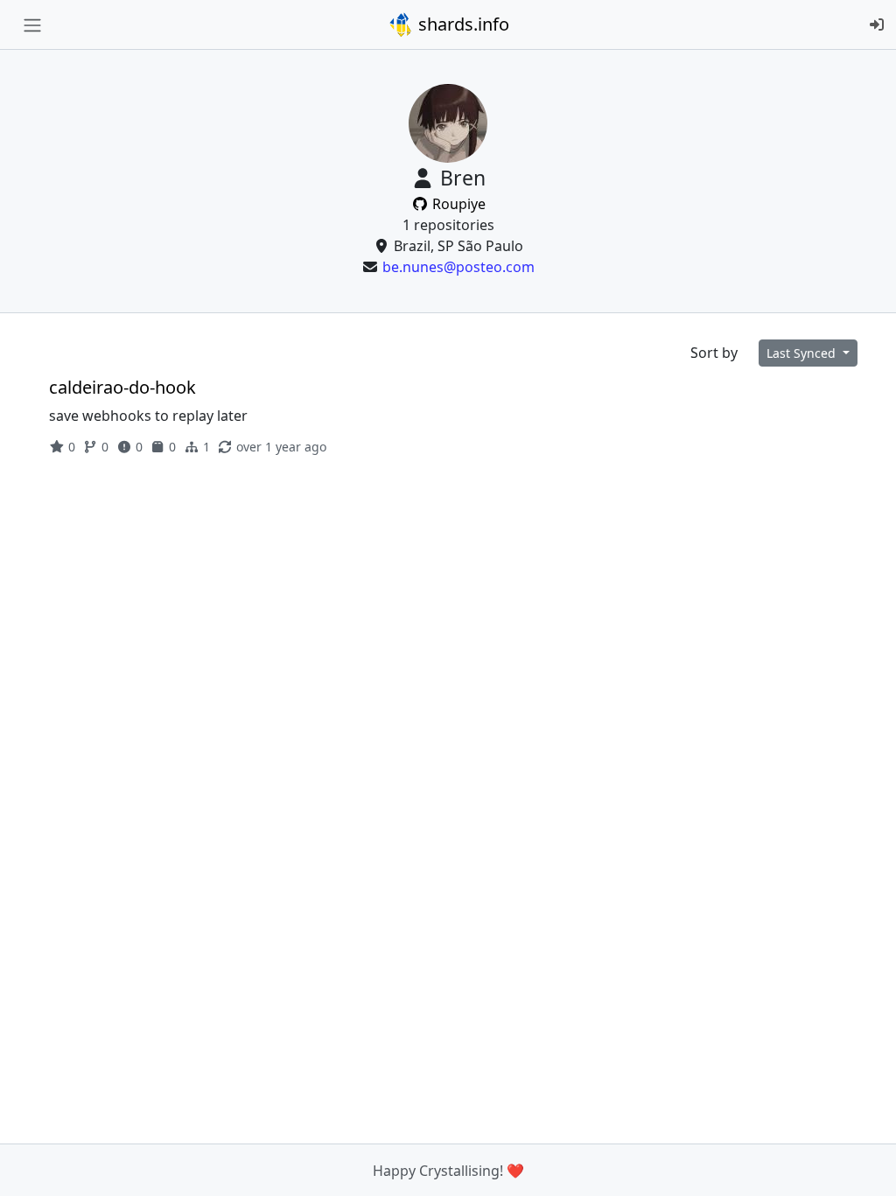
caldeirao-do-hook (122, 387)
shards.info (461, 24)
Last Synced (802, 353)
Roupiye (457, 203)
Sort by (714, 352)
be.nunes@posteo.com (458, 266)
